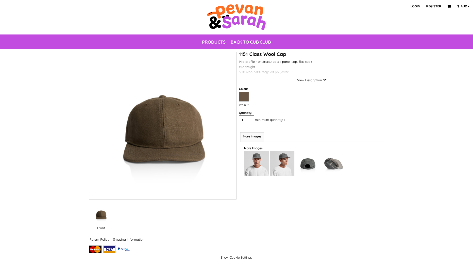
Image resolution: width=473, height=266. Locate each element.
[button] (449, 6)
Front (101, 228)
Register (433, 6)
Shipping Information (129, 239)
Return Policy (99, 239)
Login (415, 6)
